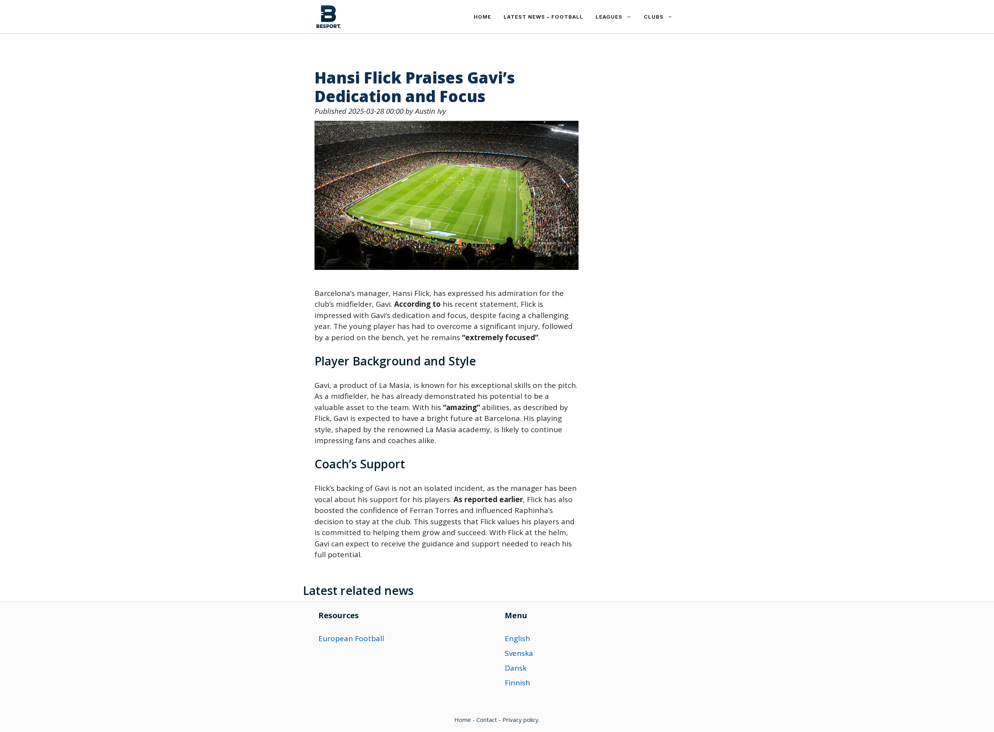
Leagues (609, 17)
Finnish (517, 683)
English (517, 638)
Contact (486, 719)
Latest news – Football (543, 17)
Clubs (654, 17)
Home (482, 17)
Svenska (519, 653)
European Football (351, 638)
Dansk (516, 668)
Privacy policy (520, 719)
